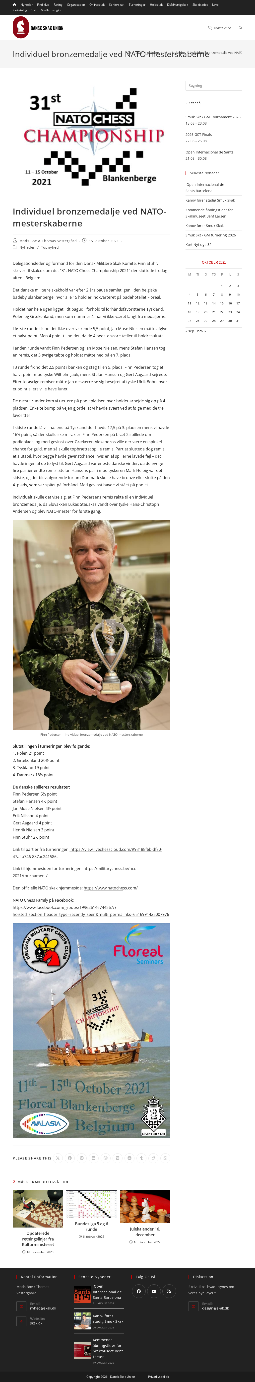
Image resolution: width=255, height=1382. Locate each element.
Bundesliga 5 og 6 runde (91, 1226)
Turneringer (137, 4)
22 (222, 312)
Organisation (76, 4)
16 (230, 303)
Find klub (43, 4)
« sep (190, 331)
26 (197, 321)
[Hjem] (129, 52)
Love (215, 4)
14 (214, 303)
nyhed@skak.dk (43, 1308)
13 (205, 303)
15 (222, 303)
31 (238, 321)
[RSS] (169, 1291)
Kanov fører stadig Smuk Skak (210, 200)
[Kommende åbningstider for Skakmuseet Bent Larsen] (82, 1350)
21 (214, 312)
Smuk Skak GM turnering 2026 (211, 235)
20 (205, 312)
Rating (58, 4)
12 (197, 303)
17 (238, 303)
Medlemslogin (51, 10)
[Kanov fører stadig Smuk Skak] (82, 1320)
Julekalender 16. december (145, 1231)
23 (230, 312)
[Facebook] (139, 1291)
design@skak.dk (215, 1308)
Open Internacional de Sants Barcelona (107, 1292)
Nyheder (27, 4)
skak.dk (36, 1323)
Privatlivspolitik (158, 1377)
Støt (33, 10)
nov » (201, 331)
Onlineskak (97, 4)
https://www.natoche (103, 888)
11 (189, 303)
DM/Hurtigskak (177, 4)
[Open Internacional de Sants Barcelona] (82, 1294)
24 (238, 312)
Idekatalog (20, 10)
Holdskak (156, 4)
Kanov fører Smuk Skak (205, 225)
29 (222, 321)
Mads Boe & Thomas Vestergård (48, 240)
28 (214, 321)
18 (189, 312)
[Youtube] (154, 1291)
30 (230, 321)
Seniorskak (116, 4)
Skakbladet (200, 4)
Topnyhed (50, 247)
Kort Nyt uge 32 (198, 244)
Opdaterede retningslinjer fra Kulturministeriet (38, 1239)
